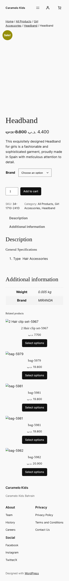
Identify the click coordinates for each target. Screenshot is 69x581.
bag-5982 (34, 457)
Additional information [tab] (27, 227)
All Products (23, 21)
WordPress (32, 573)
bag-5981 (34, 392)
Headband (30, 25)
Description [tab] (18, 218)
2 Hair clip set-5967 (34, 328)
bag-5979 (34, 360)
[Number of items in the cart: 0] (59, 8)
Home (9, 21)
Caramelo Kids (15, 7)
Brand (10, 172)
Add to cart (30, 191)
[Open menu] (37, 8)
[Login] (48, 8)
